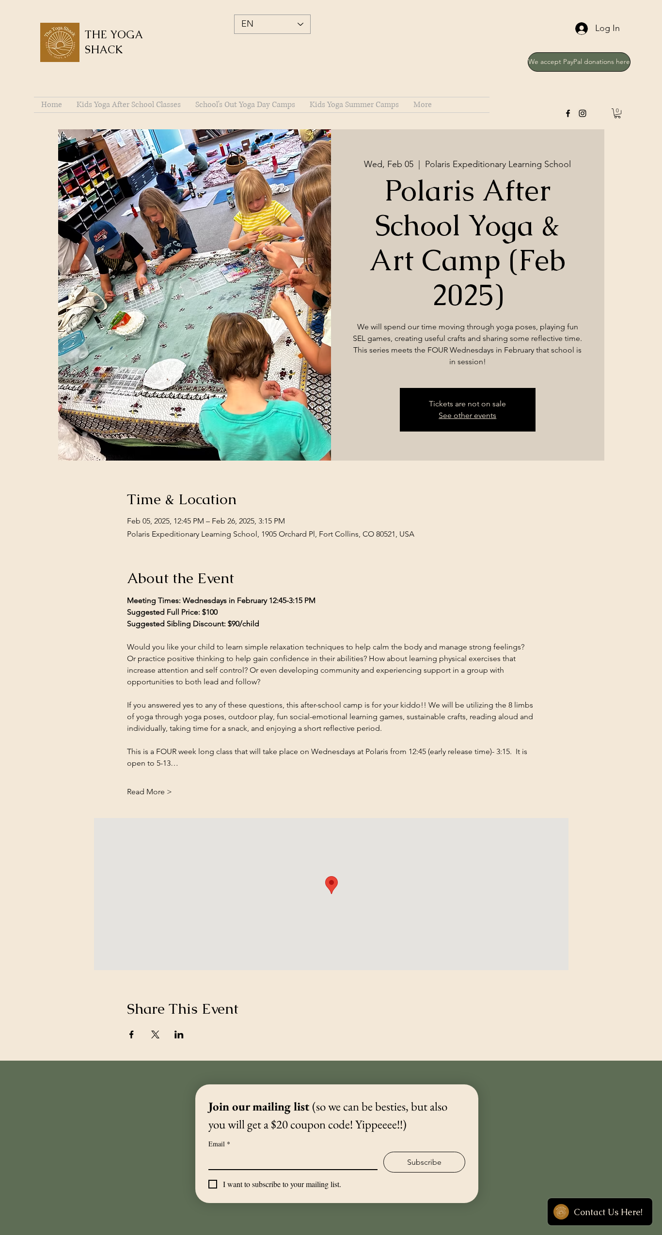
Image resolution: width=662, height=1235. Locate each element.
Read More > (149, 791)
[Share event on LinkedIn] (179, 1034)
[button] (617, 113)
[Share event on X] (155, 1034)
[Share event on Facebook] (131, 1034)
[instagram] (582, 113)
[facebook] (568, 113)
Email (219, 1144)
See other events (467, 415)
